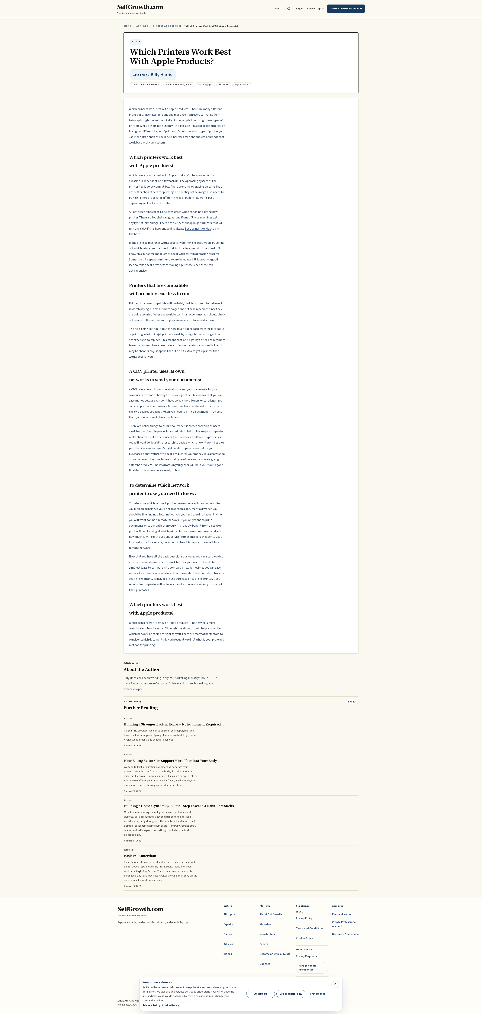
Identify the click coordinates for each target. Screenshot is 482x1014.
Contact (265, 964)
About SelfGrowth (271, 914)
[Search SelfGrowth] (289, 9)
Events (264, 944)
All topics (229, 914)
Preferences (317, 994)
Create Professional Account (344, 924)
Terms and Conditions (309, 928)
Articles (142, 26)
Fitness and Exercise (167, 26)
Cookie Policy (304, 938)
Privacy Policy (304, 918)
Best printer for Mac (198, 229)
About (277, 8)
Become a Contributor (346, 934)
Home (127, 26)
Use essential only (291, 994)
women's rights (163, 448)
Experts (228, 924)
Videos (227, 954)
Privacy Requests (306, 956)
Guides (227, 934)
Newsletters (267, 934)
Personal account (343, 914)
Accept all (260, 994)
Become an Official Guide (275, 954)
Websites (265, 924)
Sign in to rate (242, 84)
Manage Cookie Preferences (307, 967)
